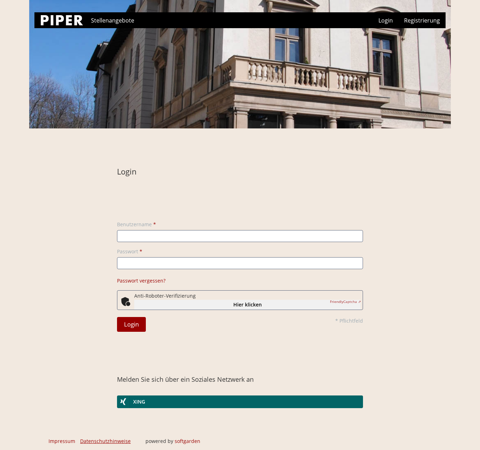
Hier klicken (247, 304)
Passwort (129, 251)
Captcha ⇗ (345, 301)
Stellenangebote (112, 20)
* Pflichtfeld (349, 320)
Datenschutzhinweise (105, 441)
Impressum (61, 441)
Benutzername (136, 224)
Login (385, 20)
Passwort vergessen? (141, 280)
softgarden (187, 441)
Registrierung (422, 20)
